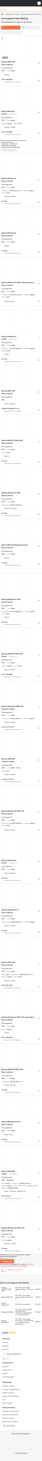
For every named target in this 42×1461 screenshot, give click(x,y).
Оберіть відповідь (9, 150)
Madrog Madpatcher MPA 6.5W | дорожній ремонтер (21, 1017)
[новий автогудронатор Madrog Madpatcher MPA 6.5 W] (21, 1214)
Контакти (5, 1349)
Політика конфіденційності (11, 1389)
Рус (8, 1359)
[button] (39, 3)
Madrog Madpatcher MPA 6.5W (12, 811)
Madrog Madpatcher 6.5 (10, 910)
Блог (3, 1399)
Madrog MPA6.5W (8, 111)
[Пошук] (39, 9)
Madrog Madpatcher (8, 178)
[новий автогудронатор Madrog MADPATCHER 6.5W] (21, 427)
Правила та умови (8, 1386)
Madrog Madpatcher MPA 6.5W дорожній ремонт (19, 282)
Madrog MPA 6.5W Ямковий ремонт (14, 545)
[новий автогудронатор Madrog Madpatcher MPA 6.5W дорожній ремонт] (21, 269)
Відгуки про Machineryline (10, 1396)
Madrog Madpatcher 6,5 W (11, 1122)
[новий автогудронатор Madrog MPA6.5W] (21, 98)
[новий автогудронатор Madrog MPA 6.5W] (21, 48)
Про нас (5, 1342)
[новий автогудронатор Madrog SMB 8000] (21, 745)
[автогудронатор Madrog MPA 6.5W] (21, 377)
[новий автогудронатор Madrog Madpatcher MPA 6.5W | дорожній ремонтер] (21, 1004)
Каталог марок (7, 1403)
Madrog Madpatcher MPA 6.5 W (12, 1228)
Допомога (5, 1346)
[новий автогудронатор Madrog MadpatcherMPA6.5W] (21, 693)
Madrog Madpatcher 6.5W (10, 493)
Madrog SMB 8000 (8, 759)
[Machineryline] (2, 14)
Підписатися (7, 1261)
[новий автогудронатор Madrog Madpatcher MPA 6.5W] (21, 798)
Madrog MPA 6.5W (8, 62)
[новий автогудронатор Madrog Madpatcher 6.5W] (21, 479)
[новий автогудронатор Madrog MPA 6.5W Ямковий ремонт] (21, 532)
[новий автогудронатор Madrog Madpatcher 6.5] (21, 896)
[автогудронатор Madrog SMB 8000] (21, 1158)
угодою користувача (20, 1266)
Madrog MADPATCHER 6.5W (12, 440)
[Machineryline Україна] (13, 3)
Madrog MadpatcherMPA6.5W (12, 706)
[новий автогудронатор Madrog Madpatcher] (21, 165)
